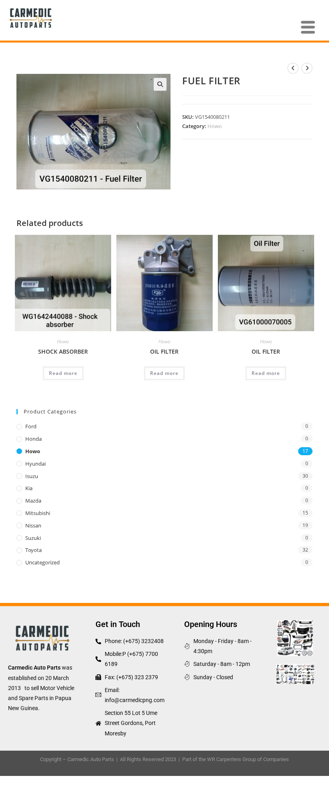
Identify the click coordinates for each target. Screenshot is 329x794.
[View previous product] (293, 68)
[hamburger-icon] (308, 28)
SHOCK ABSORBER (63, 351)
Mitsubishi (37, 513)
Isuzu (31, 476)
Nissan (33, 525)
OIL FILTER (164, 351)
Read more (63, 373)
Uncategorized (42, 562)
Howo (214, 126)
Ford (31, 426)
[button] (160, 84)
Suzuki (33, 538)
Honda (33, 438)
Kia (28, 488)
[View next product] (307, 68)
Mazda (33, 500)
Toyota (33, 550)
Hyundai (35, 463)
